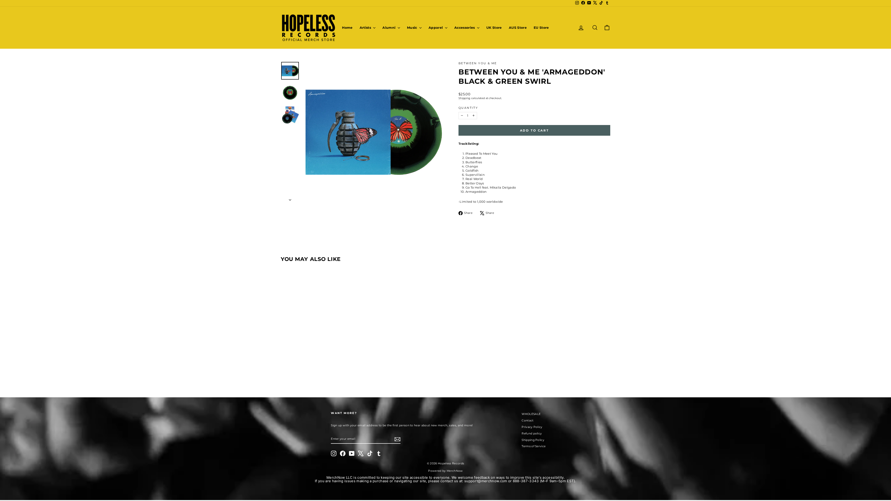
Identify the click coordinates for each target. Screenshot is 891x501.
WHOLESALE (531, 414)
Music (412, 28)
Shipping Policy (533, 440)
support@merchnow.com (485, 481)
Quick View (320, 347)
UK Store (494, 28)
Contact (527, 420)
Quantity (468, 107)
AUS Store (518, 28)
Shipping (464, 98)
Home (347, 28)
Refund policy (532, 433)
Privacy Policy (532, 427)
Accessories (465, 28)
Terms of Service (534, 446)
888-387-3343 (526, 481)
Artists (366, 28)
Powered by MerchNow (445, 470)
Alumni (389, 28)
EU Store (541, 28)
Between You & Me (477, 63)
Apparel (436, 28)
